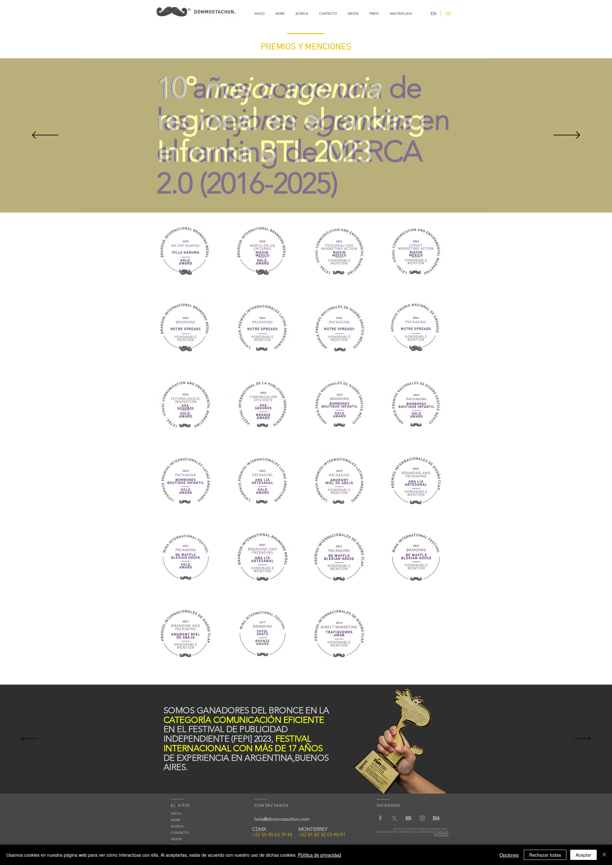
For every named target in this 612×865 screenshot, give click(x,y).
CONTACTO (180, 833)
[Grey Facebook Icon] (380, 818)
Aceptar (583, 855)
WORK (175, 820)
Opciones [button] (509, 855)
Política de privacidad (319, 855)
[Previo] (45, 135)
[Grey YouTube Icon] (408, 818)
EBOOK (176, 839)
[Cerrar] (604, 855)
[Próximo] (567, 135)
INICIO (176, 813)
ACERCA (177, 826)
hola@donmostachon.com (282, 819)
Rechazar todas (545, 855)
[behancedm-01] (436, 818)
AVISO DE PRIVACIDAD (440, 833)
